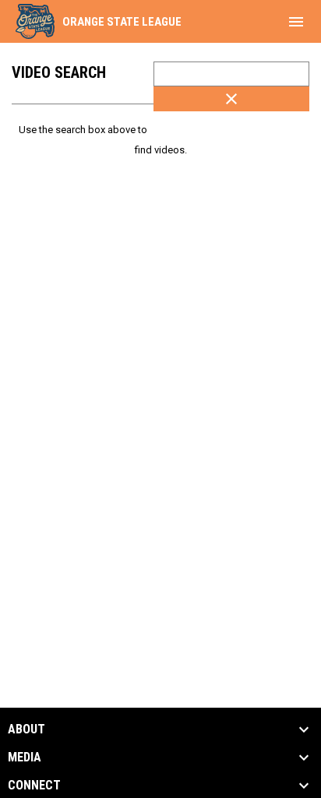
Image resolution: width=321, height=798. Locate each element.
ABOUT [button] (26, 729)
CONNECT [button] (34, 785)
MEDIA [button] (24, 757)
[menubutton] (296, 21)
